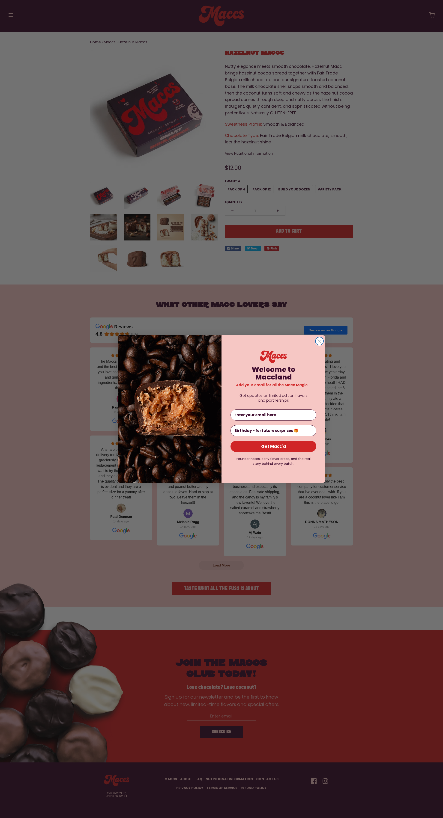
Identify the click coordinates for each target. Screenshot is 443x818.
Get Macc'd (273, 446)
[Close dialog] (319, 341)
